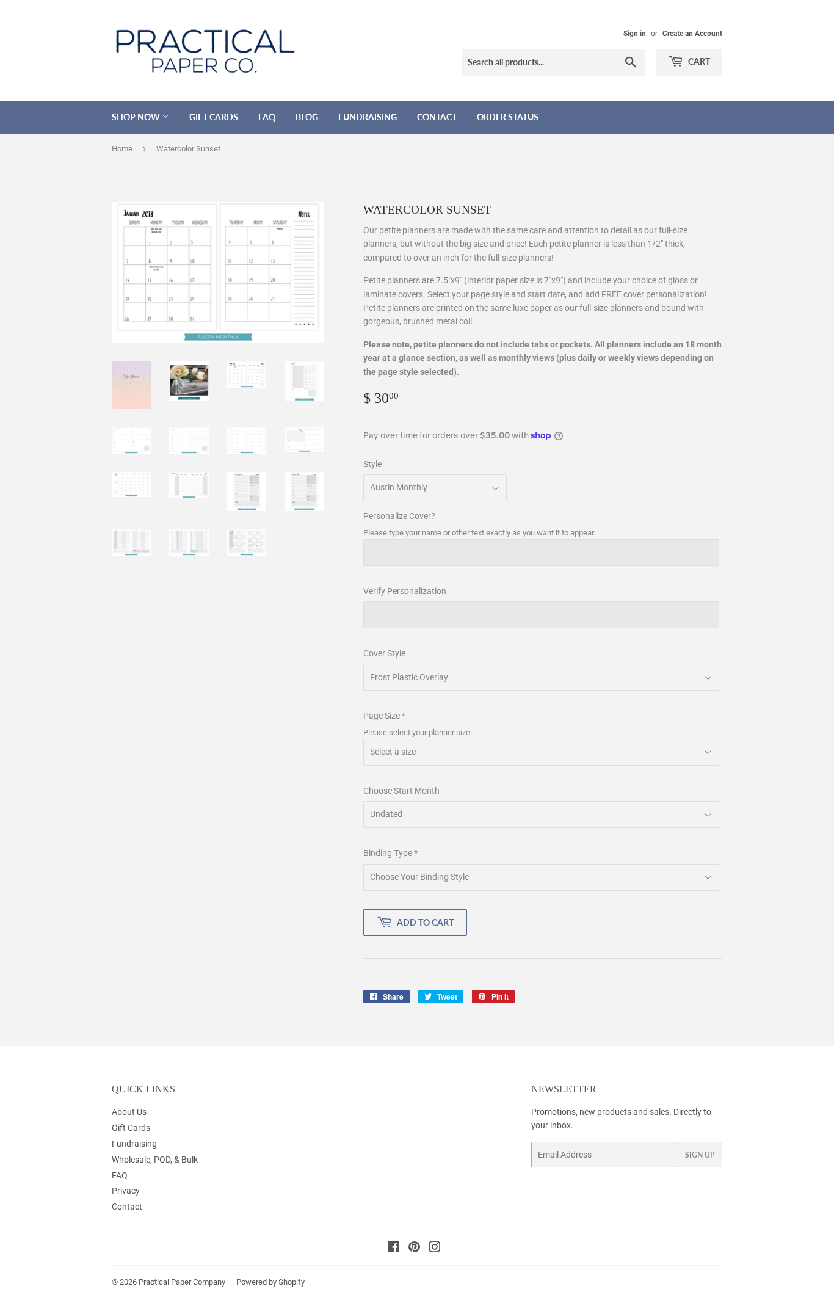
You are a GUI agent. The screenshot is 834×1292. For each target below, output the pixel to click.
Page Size (381, 715)
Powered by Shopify (270, 1282)
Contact (437, 117)
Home (122, 148)
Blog (307, 117)
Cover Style (384, 653)
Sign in (634, 33)
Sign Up (699, 1155)
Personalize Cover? (399, 516)
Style (372, 464)
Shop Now (137, 117)
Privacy (126, 1191)
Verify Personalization (404, 591)
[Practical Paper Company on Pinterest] (414, 1249)
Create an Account (692, 33)
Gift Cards (213, 117)
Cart (698, 61)
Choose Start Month (401, 791)
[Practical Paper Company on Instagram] (435, 1249)
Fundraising (367, 117)
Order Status (507, 117)
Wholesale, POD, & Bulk (155, 1159)
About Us (129, 1112)
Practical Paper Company (182, 1282)
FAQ (266, 117)
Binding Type (387, 853)
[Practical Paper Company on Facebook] (393, 1249)
